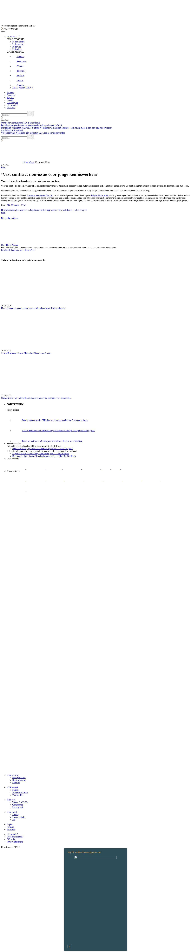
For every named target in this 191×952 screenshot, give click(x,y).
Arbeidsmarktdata (20, 792)
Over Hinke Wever (9, 245)
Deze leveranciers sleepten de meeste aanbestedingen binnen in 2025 (31, 125)
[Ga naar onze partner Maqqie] (93, 481)
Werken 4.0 (17, 795)
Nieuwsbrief (12, 105)
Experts (10, 100)
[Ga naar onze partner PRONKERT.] (55, 481)
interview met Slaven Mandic (40, 195)
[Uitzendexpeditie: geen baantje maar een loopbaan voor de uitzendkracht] (95, 284)
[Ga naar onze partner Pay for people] (16, 491)
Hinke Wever (28, 162)
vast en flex (56, 210)
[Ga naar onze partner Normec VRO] (74, 481)
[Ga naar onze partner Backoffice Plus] (16, 468)
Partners (10, 92)
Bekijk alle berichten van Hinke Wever (18, 250)
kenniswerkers (22, 210)
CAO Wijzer (12, 102)
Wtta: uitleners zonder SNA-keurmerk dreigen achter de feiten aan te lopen (55, 420)
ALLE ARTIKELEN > (22, 87)
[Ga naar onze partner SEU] (35, 481)
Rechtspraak (17, 807)
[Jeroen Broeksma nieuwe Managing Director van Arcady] (95, 329)
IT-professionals (8, 210)
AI (13, 819)
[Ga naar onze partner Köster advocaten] (170, 481)
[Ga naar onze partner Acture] (35, 468)
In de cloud (12, 812)
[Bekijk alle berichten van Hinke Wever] (11, 162)
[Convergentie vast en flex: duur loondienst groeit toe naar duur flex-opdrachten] (95, 374)
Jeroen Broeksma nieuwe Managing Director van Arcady (26, 353)
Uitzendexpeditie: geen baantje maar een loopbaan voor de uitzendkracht (33, 308)
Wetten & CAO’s (20, 802)
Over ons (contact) (15, 837)
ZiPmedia (11, 839)
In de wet (11, 799)
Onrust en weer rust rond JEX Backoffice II (20, 123)
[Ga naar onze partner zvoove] (130, 468)
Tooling (15, 814)
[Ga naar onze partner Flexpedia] (91, 468)
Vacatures (11, 829)
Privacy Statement (15, 842)
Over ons (11, 107)
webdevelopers (80, 210)
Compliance (17, 805)
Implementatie (18, 817)
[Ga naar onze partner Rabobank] (132, 481)
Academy (11, 95)
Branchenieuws (19, 780)
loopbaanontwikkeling (40, 210)
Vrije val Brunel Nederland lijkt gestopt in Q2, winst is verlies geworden (33, 133)
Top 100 (10, 97)
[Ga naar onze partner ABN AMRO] (151, 481)
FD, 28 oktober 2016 (16, 205)
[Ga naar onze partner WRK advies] (35, 491)
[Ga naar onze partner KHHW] (116, 468)
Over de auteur (9, 217)
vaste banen (67, 210)
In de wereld (12, 787)
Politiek (15, 790)
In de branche (13, 775)
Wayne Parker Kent (99, 195)
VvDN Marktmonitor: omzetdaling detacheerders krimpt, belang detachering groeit (58, 430)
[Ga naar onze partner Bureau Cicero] (106, 468)
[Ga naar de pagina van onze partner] (26, 508)
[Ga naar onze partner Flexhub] (16, 481)
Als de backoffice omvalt (12, 130)
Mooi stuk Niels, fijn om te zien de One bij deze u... (42, 448)
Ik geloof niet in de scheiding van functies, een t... (40, 453)
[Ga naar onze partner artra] (112, 481)
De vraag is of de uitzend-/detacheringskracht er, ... (44, 456)
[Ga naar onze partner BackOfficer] (54, 468)
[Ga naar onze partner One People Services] (72, 468)
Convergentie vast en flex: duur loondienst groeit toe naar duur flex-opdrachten (36, 398)
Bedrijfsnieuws (19, 777)
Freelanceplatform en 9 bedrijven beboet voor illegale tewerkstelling (52, 441)
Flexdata (16, 782)
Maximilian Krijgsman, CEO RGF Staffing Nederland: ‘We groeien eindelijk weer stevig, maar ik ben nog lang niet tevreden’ (56, 128)
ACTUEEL (12, 36)
